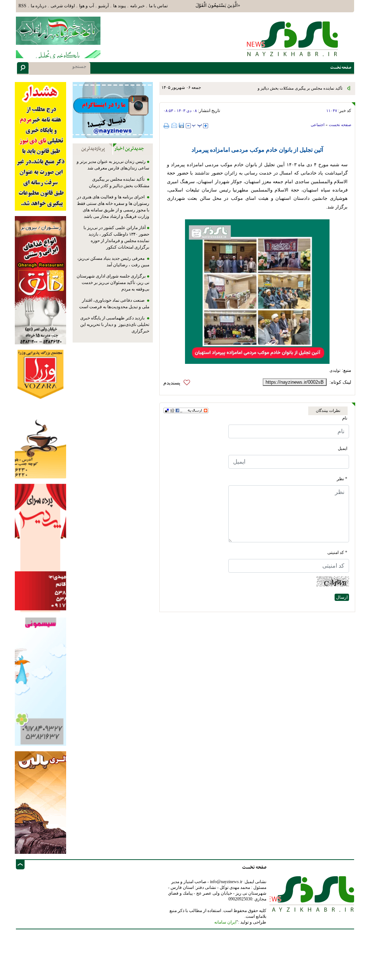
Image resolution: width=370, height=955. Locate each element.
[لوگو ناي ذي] (58, 30)
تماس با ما (158, 5)
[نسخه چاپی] (167, 125)
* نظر (342, 478)
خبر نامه (137, 5)
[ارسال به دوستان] (174, 125)
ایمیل (342, 448)
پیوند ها (119, 5)
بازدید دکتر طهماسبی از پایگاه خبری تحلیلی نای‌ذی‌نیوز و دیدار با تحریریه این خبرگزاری (114, 324)
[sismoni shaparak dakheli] (40, 681)
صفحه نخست (340, 124)
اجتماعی (317, 124)
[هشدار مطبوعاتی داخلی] (40, 146)
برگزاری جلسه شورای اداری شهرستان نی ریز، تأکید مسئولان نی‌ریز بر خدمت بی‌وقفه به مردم (113, 283)
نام (344, 418)
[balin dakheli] (40, 802)
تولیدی (335, 370)
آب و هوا (86, 5)
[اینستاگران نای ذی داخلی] (113, 109)
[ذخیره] (181, 125)
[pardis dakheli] (40, 547)
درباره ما (38, 5)
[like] (178, 382)
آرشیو (103, 5)
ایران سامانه (225, 922)
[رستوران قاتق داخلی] (40, 280)
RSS (22, 5)
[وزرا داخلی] (40, 413)
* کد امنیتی (337, 552)
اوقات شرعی (63, 5)
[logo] (292, 38)
